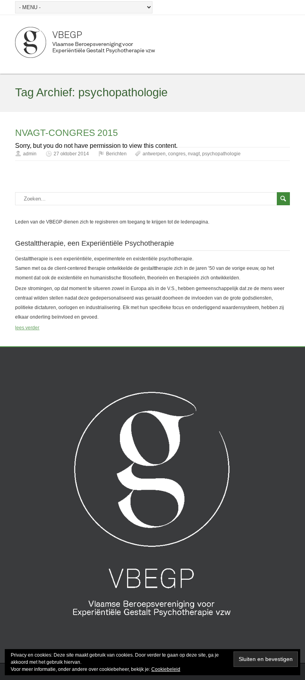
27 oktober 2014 (71, 154)
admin (30, 154)
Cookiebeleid (165, 669)
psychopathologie (221, 154)
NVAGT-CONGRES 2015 (66, 133)
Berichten (116, 154)
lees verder (27, 327)
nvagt (194, 154)
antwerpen (154, 154)
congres (176, 154)
